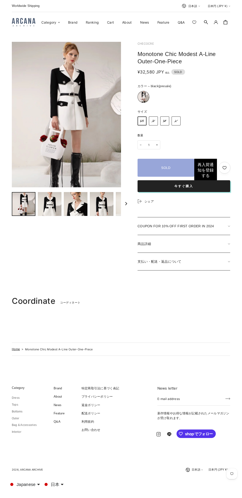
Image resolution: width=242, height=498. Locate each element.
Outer (15, 418)
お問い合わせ (91, 430)
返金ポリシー (91, 405)
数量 (140, 135)
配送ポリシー (91, 413)
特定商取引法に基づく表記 (100, 388)
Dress (16, 397)
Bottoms (17, 411)
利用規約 (88, 421)
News (57, 405)
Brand (58, 388)
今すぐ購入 (183, 186)
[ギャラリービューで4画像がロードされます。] (101, 204)
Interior (16, 432)
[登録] (227, 397)
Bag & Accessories (24, 425)
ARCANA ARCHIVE (31, 469)
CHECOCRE (146, 43)
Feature (59, 413)
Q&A (57, 421)
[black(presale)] (143, 97)
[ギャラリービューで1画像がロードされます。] (23, 204)
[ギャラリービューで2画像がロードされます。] (49, 204)
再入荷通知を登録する (206, 170)
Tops (15, 404)
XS (142, 121)
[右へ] (126, 204)
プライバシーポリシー (97, 396)
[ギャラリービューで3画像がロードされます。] (75, 204)
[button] (206, 22)
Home (16, 349)
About (58, 396)
